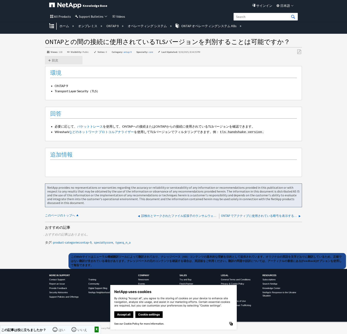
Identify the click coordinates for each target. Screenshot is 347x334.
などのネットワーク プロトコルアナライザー (101, 132)
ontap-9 (127, 51)
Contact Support (57, 279)
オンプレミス (88, 26)
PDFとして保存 (299, 51)
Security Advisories (58, 292)
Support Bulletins (91, 16)
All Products (62, 16)
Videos (120, 16)
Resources (269, 275)
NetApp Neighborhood (99, 292)
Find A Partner (186, 284)
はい (62, 330)
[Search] (293, 17)
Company (143, 275)
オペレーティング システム (147, 26)
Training (92, 279)
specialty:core (103, 242)
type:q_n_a (123, 242)
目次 (55, 60)
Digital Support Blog (97, 288)
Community (93, 284)
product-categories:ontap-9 (72, 242)
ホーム (64, 26)
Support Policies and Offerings (64, 297)
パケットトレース (90, 126)
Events (141, 284)
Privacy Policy (106, 328)
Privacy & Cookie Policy (232, 284)
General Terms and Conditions (236, 279)
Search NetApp (269, 284)
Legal (225, 275)
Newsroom (143, 279)
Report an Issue (57, 284)
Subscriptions (269, 279)
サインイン (264, 6)
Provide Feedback (58, 288)
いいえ (82, 330)
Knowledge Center (271, 288)
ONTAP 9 (112, 26)
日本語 (285, 6)
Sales (183, 275)
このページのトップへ (60, 215)
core (151, 51)
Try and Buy (186, 279)
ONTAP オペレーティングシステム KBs (209, 26)
